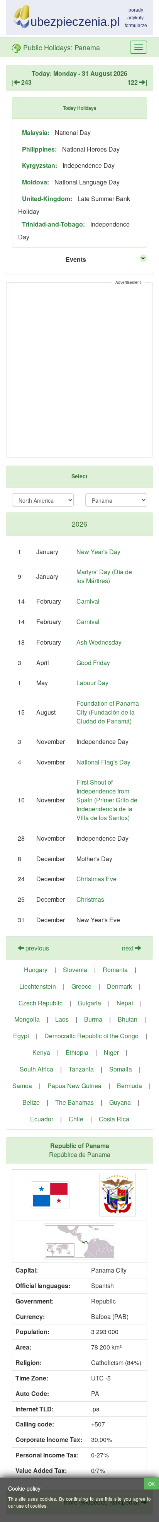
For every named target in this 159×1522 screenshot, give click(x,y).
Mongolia (27, 1019)
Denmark (119, 986)
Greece (81, 986)
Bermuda (129, 1085)
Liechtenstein (37, 986)
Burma (93, 1019)
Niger (111, 1052)
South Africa (36, 1069)
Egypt (21, 1035)
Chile (76, 1118)
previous (36, 948)
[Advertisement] (79, 370)
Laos (62, 1019)
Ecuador (41, 1118)
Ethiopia (77, 1052)
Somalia (120, 1069)
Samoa (22, 1085)
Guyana (120, 1102)
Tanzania (81, 1069)
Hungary (35, 969)
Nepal (125, 1002)
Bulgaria (89, 1002)
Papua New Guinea (74, 1085)
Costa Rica (114, 1118)
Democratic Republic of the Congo (91, 1035)
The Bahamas (74, 1102)
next (128, 948)
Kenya (41, 1052)
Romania (115, 969)
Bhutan (127, 1019)
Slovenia (75, 969)
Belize (31, 1102)
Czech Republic (41, 1002)
